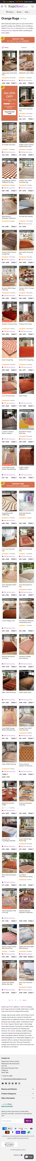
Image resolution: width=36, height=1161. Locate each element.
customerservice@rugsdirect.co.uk (14, 1079)
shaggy (6, 1009)
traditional (23, 1007)
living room (10, 28)
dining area (5, 30)
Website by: (17, 1155)
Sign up (28, 1121)
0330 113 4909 (7, 1076)
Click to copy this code (18, 40)
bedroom (22, 28)
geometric (10, 1007)
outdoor (12, 1031)
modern (6, 1024)
